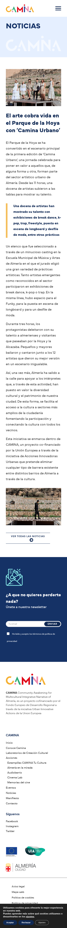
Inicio (9, 742)
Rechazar (26, 922)
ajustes (30, 916)
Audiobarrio (14, 772)
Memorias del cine (18, 782)
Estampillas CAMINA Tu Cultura (26, 762)
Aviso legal (18, 886)
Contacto (12, 803)
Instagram (12, 826)
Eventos (11, 787)
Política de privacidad (25, 903)
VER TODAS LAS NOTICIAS (28, 536)
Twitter (10, 831)
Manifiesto (12, 798)
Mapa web (18, 892)
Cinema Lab (14, 777)
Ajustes (42, 922)
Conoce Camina (16, 748)
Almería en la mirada (20, 767)
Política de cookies (23, 897)
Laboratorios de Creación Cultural (27, 753)
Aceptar (10, 922)
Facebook (12, 821)
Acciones (11, 757)
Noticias (11, 793)
